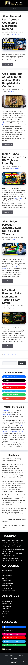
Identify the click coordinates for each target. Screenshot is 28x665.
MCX (20, 426)
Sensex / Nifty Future (8, 591)
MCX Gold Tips (6, 573)
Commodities (6, 410)
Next (13, 354)
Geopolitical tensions (8, 125)
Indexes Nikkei (6, 606)
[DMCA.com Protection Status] (6, 650)
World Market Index (8, 601)
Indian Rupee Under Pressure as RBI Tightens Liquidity (14, 158)
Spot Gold (5, 578)
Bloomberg (5, 611)
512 (9, 354)
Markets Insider (6, 603)
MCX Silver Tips (7, 575)
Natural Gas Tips (7, 588)
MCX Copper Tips (7, 583)
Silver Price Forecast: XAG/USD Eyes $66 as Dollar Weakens (11, 228)
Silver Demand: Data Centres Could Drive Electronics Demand (12, 22)
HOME (6, 655)
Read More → (8, 64)
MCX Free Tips (6, 414)
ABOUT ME (12, 655)
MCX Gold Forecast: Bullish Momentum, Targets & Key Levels (12, 296)
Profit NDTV (5, 608)
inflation (4, 123)
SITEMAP (16, 658)
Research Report (7, 570)
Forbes (4, 616)
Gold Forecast (9, 443)
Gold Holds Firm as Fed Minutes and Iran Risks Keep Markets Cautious (12, 80)
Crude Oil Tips (6, 580)
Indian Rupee (18, 198)
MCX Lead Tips (6, 585)
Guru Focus (5, 614)
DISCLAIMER (20, 655)
